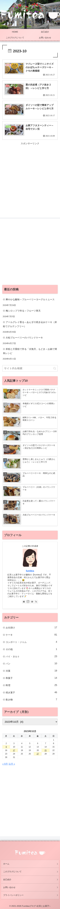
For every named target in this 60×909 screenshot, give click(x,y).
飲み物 (31, 699)
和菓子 (31, 678)
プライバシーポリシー (13, 895)
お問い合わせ (9, 887)
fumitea (30, 571)
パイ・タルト (31, 656)
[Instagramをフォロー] (28, 602)
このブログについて (12, 871)
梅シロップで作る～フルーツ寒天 (23, 311)
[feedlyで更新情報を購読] (32, 602)
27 (38, 754)
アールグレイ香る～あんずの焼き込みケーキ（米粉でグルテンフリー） (30, 324)
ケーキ (31, 634)
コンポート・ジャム (31, 642)
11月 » (11, 764)
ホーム (6, 864)
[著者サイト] (24, 602)
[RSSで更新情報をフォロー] (36, 602)
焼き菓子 (31, 692)
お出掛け (31, 627)
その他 (31, 649)
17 (14, 750)
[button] (54, 368)
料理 (31, 685)
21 (46, 750)
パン (31, 663)
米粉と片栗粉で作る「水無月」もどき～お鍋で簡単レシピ (30, 351)
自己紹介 (7, 879)
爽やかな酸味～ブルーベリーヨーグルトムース (30, 299)
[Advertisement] (30, 175)
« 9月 (5, 764)
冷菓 (31, 670)
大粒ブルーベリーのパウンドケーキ (24, 337)
